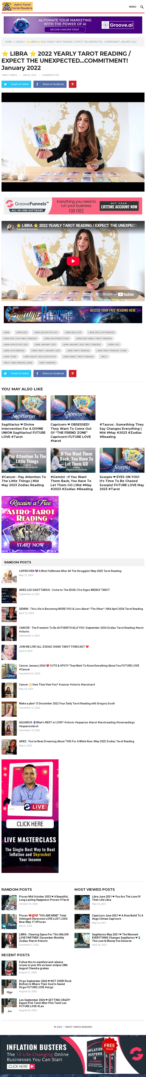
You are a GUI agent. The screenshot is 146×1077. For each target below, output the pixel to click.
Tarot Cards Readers (78, 1027)
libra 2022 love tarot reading (20, 338)
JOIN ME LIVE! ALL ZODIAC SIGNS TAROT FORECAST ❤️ (54, 646)
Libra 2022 (21, 332)
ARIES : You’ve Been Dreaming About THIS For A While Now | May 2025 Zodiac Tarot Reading (76, 741)
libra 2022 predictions (56, 338)
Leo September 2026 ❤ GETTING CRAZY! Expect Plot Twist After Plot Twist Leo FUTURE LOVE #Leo (44, 1003)
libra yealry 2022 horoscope (40, 357)
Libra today (10, 357)
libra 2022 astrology (46, 332)
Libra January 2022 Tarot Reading (82, 344)
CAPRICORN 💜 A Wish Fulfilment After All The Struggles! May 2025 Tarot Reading (70, 570)
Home (8, 42)
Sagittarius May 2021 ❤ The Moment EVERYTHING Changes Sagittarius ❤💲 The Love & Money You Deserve (116, 937)
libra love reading (13, 350)
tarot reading (47, 363)
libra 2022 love (73, 332)
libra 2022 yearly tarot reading (94, 338)
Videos (19, 42)
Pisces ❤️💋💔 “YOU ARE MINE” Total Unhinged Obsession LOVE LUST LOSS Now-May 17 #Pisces (43, 918)
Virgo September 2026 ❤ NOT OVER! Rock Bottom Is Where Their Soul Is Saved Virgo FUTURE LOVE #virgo (45, 984)
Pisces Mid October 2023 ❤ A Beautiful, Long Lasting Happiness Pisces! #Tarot (44, 898)
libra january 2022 (45, 344)
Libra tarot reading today (112, 350)
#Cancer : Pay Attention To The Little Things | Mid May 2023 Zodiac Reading (24, 481)
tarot (104, 357)
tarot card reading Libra (17, 363)
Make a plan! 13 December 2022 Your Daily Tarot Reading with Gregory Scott (67, 703)
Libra (6, 332)
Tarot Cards (9, 75)
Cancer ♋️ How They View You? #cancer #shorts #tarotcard (57, 684)
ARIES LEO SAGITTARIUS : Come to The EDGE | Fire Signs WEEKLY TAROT (64, 589)
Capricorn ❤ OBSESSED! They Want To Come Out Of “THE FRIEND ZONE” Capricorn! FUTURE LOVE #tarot (71, 433)
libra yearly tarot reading (78, 357)
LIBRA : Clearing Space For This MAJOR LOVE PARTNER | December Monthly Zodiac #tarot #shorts (44, 937)
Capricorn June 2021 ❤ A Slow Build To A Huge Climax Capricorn (117, 917)
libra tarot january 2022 (45, 350)
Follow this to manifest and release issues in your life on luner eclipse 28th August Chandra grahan (43, 965)
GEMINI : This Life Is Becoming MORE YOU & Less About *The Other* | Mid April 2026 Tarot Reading (81, 608)
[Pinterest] (72, 84)
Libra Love (113, 344)
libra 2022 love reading (101, 332)
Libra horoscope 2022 (15, 344)
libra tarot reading (78, 350)
